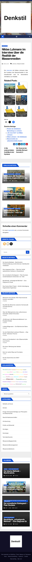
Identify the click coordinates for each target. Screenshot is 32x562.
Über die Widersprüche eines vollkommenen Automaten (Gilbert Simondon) (15, 313)
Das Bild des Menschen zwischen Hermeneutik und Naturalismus (15, 305)
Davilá (15, 379)
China (17, 372)
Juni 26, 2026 (8, 475)
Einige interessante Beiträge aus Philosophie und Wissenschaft (15, 412)
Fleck (15, 180)
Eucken (9, 369)
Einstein (13, 381)
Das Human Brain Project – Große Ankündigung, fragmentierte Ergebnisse (16, 287)
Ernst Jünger (19, 369)
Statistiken (12, 376)
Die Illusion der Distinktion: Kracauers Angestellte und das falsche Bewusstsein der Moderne (15, 179)
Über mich (19, 559)
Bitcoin (11, 372)
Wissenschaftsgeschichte (9, 441)
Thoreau (11, 384)
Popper (17, 381)
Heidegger (26, 374)
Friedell (25, 376)
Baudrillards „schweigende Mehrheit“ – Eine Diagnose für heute (14, 281)
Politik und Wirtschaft (9, 174)
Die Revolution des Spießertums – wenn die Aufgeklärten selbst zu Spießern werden (13, 213)
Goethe (8, 377)
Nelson (14, 384)
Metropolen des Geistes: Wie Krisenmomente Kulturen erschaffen (15, 298)
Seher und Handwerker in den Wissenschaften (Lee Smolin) (15, 340)
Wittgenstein (9, 379)
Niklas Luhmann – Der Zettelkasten (17, 137)
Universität (21, 374)
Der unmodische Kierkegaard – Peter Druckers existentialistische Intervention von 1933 (15, 275)
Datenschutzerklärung (12, 556)
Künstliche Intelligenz (7, 381)
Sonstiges (5, 429)
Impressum (20, 556)
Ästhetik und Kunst (8, 404)
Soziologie (4, 46)
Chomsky (4, 376)
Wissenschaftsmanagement (10, 445)
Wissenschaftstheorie (8, 449)
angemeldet (11, 230)
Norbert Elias (24, 384)
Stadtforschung (7, 374)
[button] (29, 36)
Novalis (5, 369)
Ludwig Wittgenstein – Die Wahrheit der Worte (15, 326)
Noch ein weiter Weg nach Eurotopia (13, 352)
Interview (9, 70)
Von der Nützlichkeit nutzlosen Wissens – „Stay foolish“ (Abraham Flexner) (15, 333)
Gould (3, 374)
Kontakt (26, 556)
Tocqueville (19, 379)
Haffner (7, 384)
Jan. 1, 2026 (8, 508)
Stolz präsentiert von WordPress (8, 554)
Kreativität (4, 379)
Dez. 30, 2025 (8, 524)
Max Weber (25, 372)
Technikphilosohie (8, 437)
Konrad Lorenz (21, 381)
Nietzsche (16, 376)
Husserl (24, 369)
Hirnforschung (6, 421)
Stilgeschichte (24, 379)
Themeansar (28, 554)
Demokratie (21, 372)
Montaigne (25, 381)
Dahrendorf (19, 384)
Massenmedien (20, 63)
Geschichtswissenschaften (10, 417)
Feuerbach (14, 369)
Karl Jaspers (17, 374)
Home (5, 556)
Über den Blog (13, 559)
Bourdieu (11, 374)
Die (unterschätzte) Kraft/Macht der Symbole (9, 151)
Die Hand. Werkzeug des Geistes (12, 346)
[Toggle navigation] (16, 36)
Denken (5, 408)
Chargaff (4, 384)
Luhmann (14, 63)
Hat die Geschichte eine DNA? (11, 357)
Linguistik (14, 372)
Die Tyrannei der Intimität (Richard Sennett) (21, 150)
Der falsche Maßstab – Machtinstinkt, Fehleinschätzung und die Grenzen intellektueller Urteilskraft (16, 263)
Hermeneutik (5, 372)
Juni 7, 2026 (8, 491)
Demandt (8, 372)
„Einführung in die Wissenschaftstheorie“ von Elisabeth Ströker (15, 320)
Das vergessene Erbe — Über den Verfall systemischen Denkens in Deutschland (14, 270)
